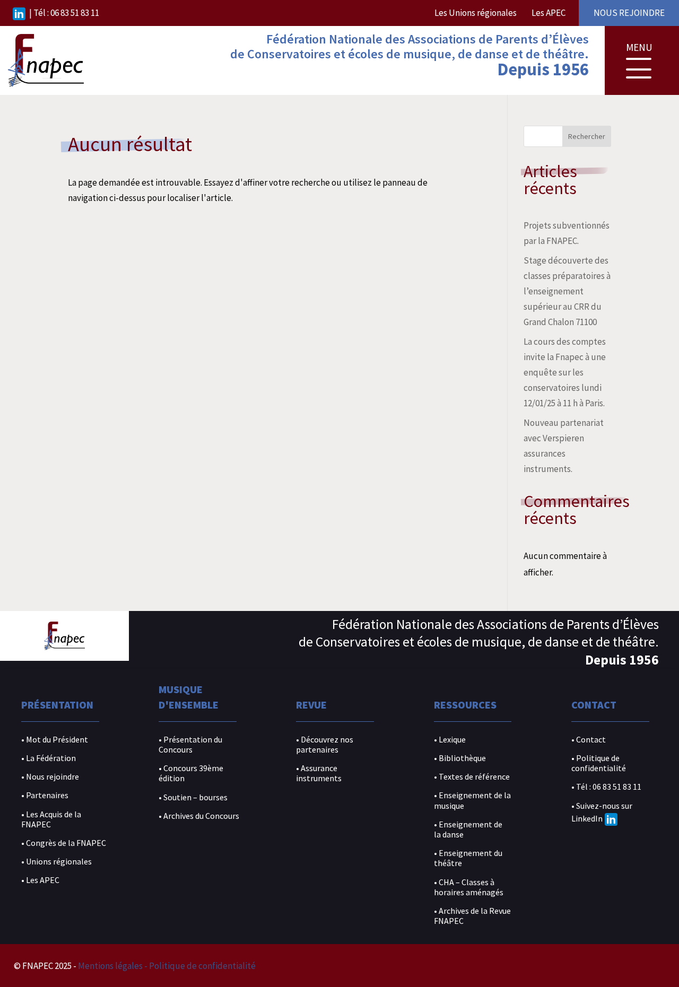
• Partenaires (44, 795)
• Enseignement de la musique (472, 800)
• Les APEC (40, 880)
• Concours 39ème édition (191, 773)
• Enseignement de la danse (468, 829)
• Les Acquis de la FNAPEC (51, 819)
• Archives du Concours (199, 816)
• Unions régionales (56, 862)
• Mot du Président (54, 740)
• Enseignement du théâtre (468, 858)
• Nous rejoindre (50, 777)
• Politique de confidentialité (598, 763)
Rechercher (586, 136)
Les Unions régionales (475, 13)
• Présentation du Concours (190, 745)
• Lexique (450, 740)
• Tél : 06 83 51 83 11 (606, 787)
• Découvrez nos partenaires (324, 745)
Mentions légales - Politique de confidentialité (167, 966)
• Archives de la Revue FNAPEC (472, 916)
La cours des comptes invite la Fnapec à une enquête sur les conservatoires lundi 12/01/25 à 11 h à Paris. (565, 372)
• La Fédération (48, 758)
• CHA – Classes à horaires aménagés (468, 887)
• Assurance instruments (319, 773)
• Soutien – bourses (193, 797)
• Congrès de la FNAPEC (63, 843)
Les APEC (548, 13)
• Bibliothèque (460, 758)
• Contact (588, 740)
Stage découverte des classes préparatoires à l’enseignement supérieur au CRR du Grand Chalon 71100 (567, 291)
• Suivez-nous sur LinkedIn (601, 812)
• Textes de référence (472, 777)
